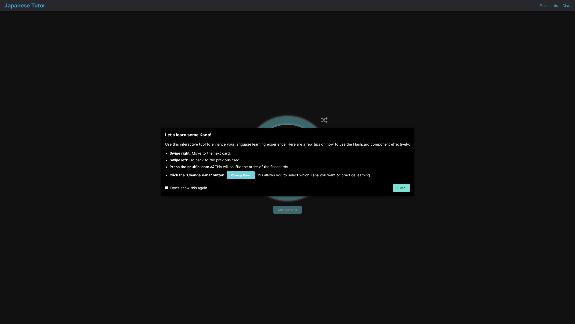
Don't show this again (187, 188)
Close (401, 188)
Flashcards (549, 5)
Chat (566, 5)
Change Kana (240, 175)
